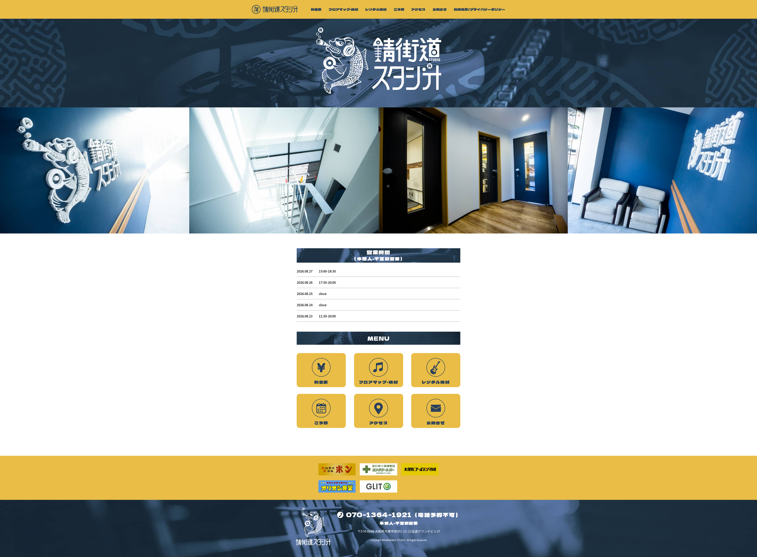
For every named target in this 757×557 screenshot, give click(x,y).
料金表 (316, 9)
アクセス (418, 9)
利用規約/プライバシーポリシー (479, 9)
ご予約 (399, 9)
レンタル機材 (376, 9)
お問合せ (440, 9)
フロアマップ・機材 (343, 9)
